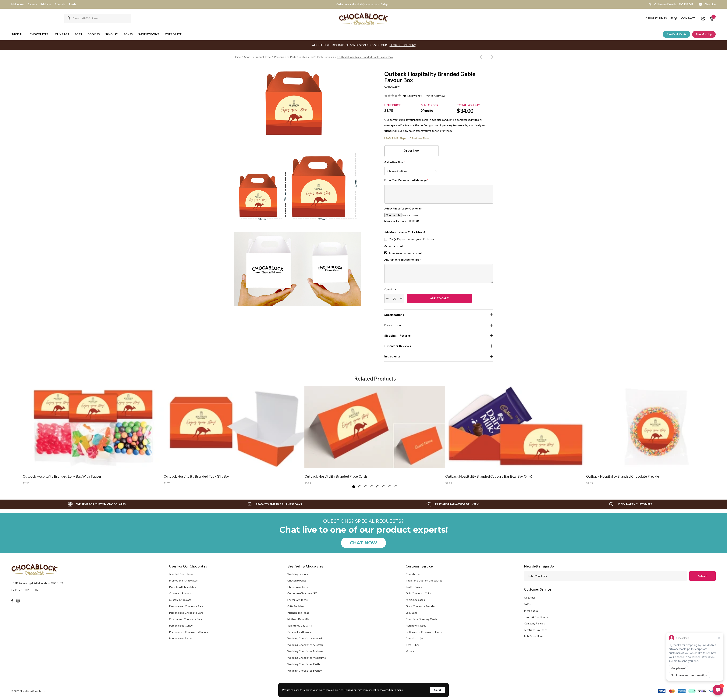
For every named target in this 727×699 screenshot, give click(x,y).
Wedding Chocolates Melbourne (306, 657)
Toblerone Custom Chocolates (424, 580)
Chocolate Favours (180, 593)
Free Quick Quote (676, 34)
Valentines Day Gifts (299, 625)
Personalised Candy (181, 625)
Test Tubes (413, 644)
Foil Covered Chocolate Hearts (424, 632)
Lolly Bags (411, 612)
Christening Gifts (297, 586)
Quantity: (390, 289)
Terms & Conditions (536, 617)
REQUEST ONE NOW (403, 45)
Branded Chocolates (181, 574)
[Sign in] (703, 18)
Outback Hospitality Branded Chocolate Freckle (622, 476)
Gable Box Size (394, 162)
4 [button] (372, 486)
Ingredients (531, 610)
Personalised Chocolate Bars (186, 606)
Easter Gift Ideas (297, 599)
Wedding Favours (297, 574)
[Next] (490, 57)
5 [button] (377, 486)
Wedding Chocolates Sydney (304, 670)
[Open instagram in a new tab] (18, 600)
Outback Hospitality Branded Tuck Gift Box (196, 476)
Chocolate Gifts (296, 580)
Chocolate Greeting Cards (421, 619)
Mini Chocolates (415, 599)
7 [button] (389, 486)
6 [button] (383, 486)
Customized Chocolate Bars (185, 619)
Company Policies (534, 623)
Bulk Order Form (533, 636)
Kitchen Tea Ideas (298, 612)
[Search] (68, 18)
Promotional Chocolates (183, 580)
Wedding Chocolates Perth (303, 664)
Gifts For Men (295, 606)
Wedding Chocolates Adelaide (305, 638)
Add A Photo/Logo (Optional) (403, 208)
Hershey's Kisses (416, 625)
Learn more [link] (396, 689)
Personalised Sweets (181, 638)
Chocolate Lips (414, 638)
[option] (93, 435)
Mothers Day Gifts (298, 619)
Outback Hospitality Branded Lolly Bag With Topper (62, 476)
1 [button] (353, 486)
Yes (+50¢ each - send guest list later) (411, 239)
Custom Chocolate (180, 599)
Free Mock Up (704, 34)
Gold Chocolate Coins (419, 593)
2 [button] (359, 486)
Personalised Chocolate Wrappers (189, 632)
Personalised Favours (300, 632)
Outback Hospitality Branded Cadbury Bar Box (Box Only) (488, 476)
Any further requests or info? (402, 259)
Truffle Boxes (414, 586)
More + (410, 651)
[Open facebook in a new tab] (12, 600)
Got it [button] (437, 689)
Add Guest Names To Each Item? (404, 232)
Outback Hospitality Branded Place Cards (335, 476)
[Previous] (483, 57)
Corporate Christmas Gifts (303, 593)
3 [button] (365, 486)
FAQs (527, 604)
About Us (529, 597)
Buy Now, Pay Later (535, 629)
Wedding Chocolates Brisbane (305, 651)
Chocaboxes (413, 574)
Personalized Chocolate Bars (186, 612)
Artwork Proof (393, 246)
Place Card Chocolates (182, 586)
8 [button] (396, 486)
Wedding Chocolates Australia (305, 644)
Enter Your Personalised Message (406, 180)
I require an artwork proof (405, 253)
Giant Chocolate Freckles (421, 606)
